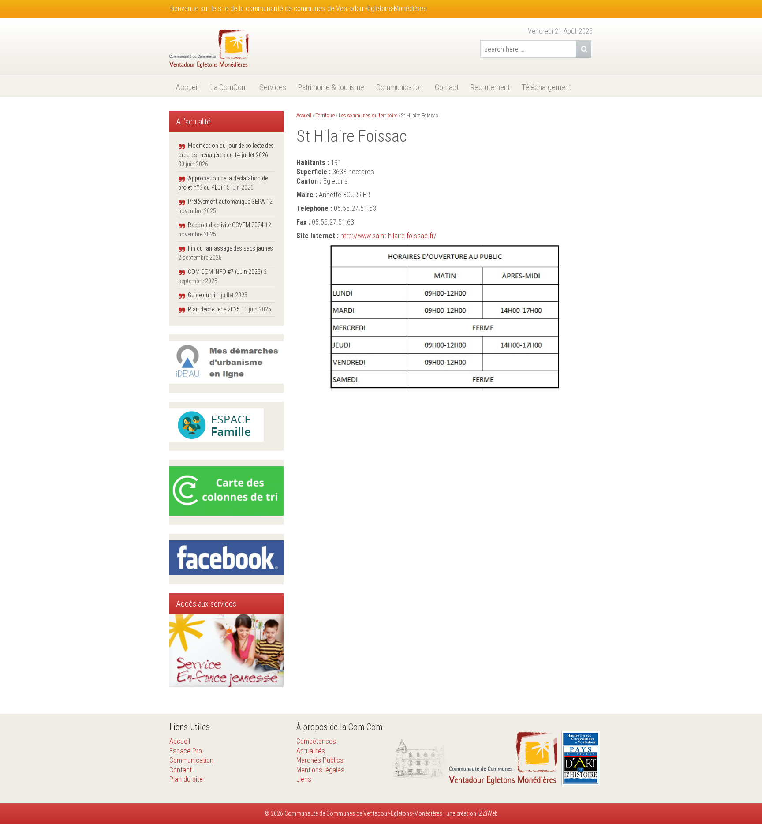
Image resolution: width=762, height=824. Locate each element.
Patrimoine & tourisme (331, 87)
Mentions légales (320, 770)
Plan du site (186, 779)
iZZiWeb (488, 813)
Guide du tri (201, 295)
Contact (447, 87)
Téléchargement (546, 87)
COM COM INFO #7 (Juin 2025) (225, 271)
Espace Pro (185, 751)
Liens (303, 779)
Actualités (310, 751)
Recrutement (490, 87)
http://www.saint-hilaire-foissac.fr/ (388, 236)
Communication (399, 87)
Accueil (187, 87)
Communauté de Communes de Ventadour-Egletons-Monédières (362, 813)
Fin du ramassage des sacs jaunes (230, 248)
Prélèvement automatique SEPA (226, 201)
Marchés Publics (320, 760)
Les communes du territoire (368, 115)
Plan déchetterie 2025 (214, 309)
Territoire (325, 115)
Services (272, 87)
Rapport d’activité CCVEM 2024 (226, 224)
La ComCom (228, 87)
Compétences (316, 741)
